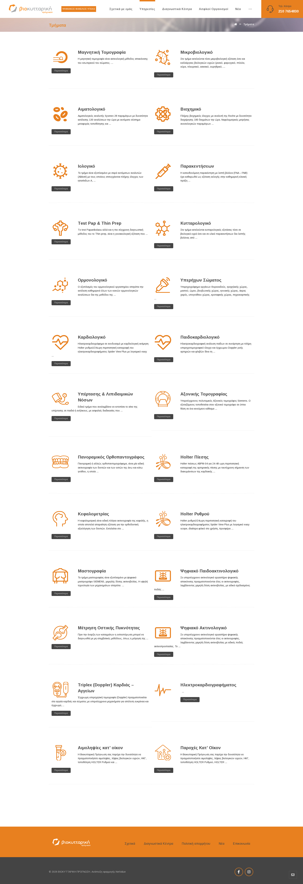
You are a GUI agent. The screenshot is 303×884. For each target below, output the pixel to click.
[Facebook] (239, 872)
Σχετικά (130, 843)
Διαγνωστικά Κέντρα (158, 843)
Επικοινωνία (241, 843)
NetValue (121, 871)
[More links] (250, 9)
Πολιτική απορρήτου (196, 843)
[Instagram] (249, 872)
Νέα (221, 843)
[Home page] (235, 24)
